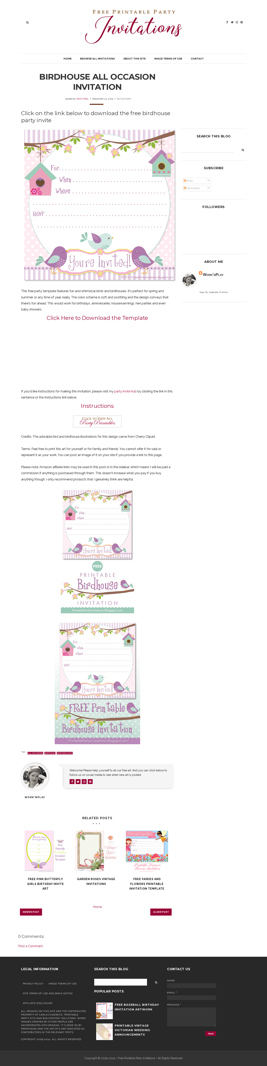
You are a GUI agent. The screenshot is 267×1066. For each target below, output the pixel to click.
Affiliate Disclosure (37, 1003)
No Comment (124, 98)
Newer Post (31, 912)
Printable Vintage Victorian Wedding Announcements (132, 1030)
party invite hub (125, 391)
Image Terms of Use (168, 58)
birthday (50, 753)
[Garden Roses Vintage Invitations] (96, 851)
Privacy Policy (33, 983)
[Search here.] (27, 22)
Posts (189, 180)
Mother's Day (64, 753)
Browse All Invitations (97, 58)
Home (68, 58)
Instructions (97, 406)
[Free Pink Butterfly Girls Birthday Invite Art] (45, 851)
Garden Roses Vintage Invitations (96, 882)
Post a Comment (30, 946)
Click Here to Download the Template (97, 318)
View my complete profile (214, 292)
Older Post (161, 912)
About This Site (134, 58)
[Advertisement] (97, 354)
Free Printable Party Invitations (136, 1058)
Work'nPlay (82, 98)
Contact (197, 58)
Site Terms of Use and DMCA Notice (48, 993)
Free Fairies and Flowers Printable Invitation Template (146, 884)
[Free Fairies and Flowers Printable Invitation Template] (147, 851)
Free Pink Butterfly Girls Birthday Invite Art (45, 884)
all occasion (35, 753)
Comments (193, 188)
